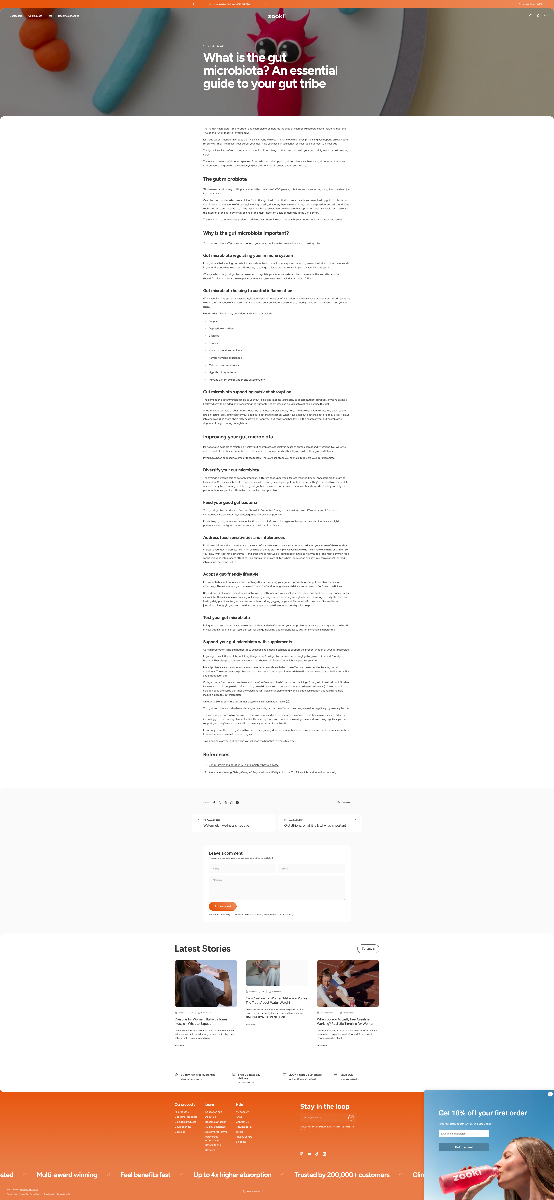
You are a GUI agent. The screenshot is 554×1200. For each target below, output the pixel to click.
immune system (322, 267)
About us (210, 1116)
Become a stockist (215, 1121)
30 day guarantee (215, 1126)
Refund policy (12, 1194)
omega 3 (272, 649)
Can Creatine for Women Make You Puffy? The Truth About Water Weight (276, 1000)
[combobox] (533, 4)
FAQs (239, 1116)
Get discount (464, 1147)
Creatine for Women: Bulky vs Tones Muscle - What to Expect (201, 1021)
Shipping (241, 1141)
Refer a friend (213, 1144)
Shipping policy (49, 1194)
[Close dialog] (550, 1094)
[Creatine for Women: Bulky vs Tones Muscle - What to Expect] (206, 983)
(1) (323, 686)
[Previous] (194, 4)
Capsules (180, 1131)
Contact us (242, 1121)
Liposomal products (186, 1116)
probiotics (222, 656)
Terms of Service (280, 914)
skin (244, 143)
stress (305, 719)
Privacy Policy (263, 914)
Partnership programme (212, 1138)
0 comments (346, 803)
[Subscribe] (351, 1118)
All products (182, 1111)
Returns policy (244, 1126)
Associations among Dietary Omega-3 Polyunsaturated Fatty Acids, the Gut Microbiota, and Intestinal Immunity (273, 772)
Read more (179, 1045)
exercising (320, 719)
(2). (288, 701)
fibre (324, 414)
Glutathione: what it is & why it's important (315, 825)
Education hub (213, 1111)
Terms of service (36, 1194)
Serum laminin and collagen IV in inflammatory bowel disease (244, 764)
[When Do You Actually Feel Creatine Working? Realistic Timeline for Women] (348, 983)
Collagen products (185, 1121)
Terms (239, 1131)
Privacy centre (244, 1136)
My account (242, 1111)
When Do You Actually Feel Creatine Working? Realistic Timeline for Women (345, 1021)
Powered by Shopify (29, 1189)
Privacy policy (24, 1194)
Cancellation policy (64, 1194)
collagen (257, 649)
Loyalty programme (216, 1131)
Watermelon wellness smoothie (226, 825)
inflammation (287, 298)
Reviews (210, 1150)
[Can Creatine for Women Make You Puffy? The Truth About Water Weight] (277, 973)
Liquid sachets (183, 1126)
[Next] (265, 4)
